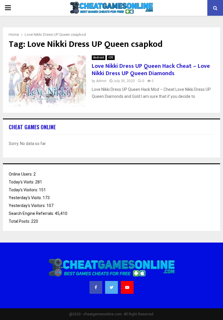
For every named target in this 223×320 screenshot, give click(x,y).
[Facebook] (95, 287)
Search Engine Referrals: (32, 213)
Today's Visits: (22, 182)
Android (98, 57)
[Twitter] (111, 287)
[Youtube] (127, 287)
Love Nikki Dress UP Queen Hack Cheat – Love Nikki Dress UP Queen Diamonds (151, 69)
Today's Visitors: (24, 190)
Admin (101, 81)
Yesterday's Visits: (26, 197)
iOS (110, 57)
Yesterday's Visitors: (27, 205)
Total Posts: (20, 221)
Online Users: (21, 174)
